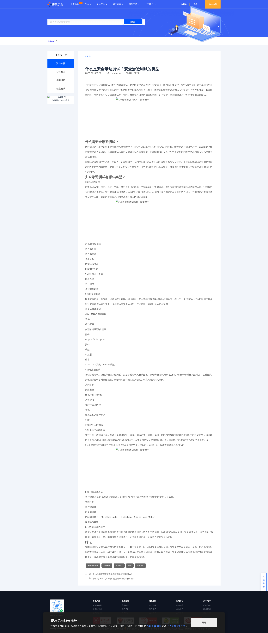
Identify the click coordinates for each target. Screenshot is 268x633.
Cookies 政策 (154, 625)
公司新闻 (60, 72)
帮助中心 (179, 609)
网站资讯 (100, 4)
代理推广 (152, 609)
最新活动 (74, 4)
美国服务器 (97, 605)
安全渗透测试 (93, 565)
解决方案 (117, 4)
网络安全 (107, 565)
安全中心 (125, 605)
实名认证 (125, 609)
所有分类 (62, 55)
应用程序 (119, 565)
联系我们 (207, 609)
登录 (196, 4)
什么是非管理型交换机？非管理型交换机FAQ (112, 574)
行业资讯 (60, 88)
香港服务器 (97, 609)
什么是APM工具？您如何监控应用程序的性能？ (114, 578)
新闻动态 (179, 605)
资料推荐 (60, 63)
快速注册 (213, 4)
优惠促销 (60, 80)
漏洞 (129, 565)
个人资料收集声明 (176, 625)
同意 (204, 622)
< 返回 (88, 56)
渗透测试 (140, 565)
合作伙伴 (152, 605)
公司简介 (207, 605)
